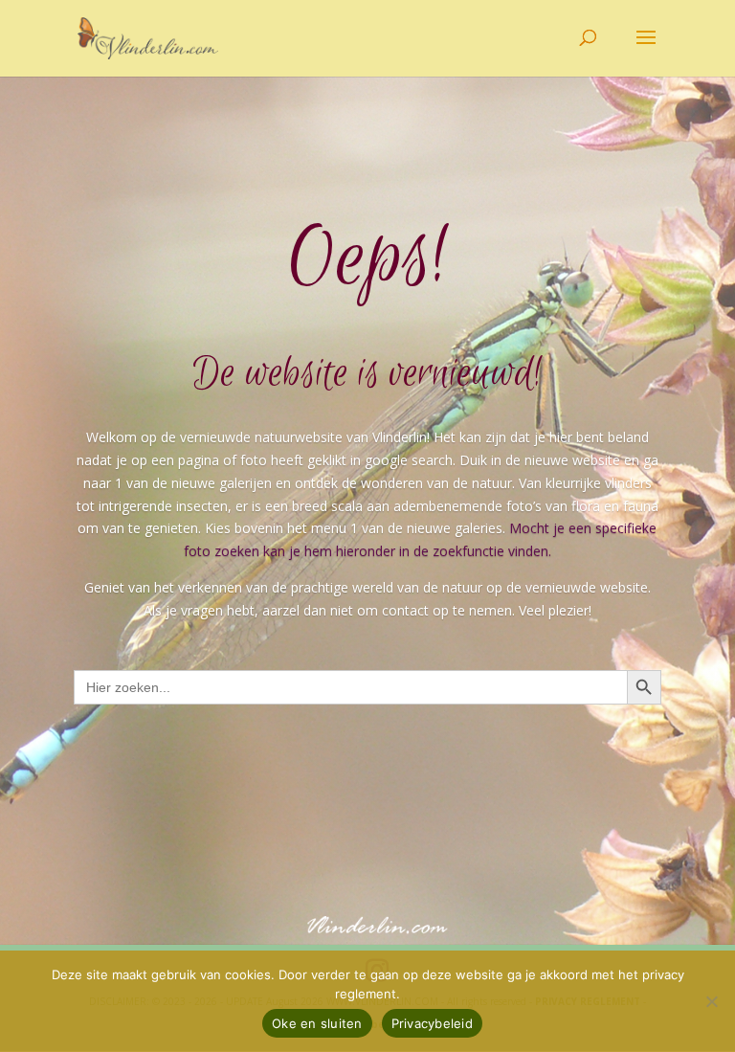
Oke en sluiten (317, 1023)
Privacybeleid (432, 1023)
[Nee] (711, 1001)
